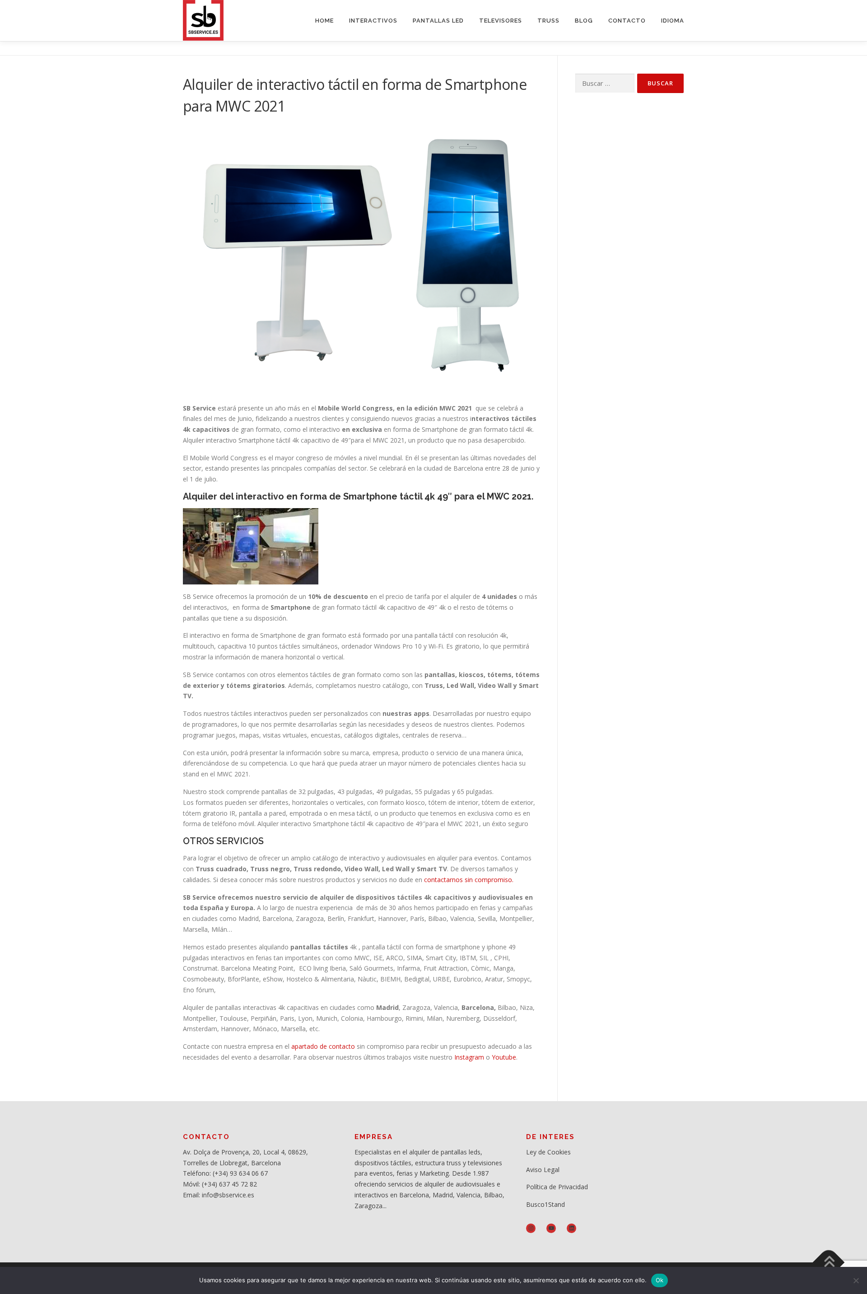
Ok (660, 1280)
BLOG (584, 20)
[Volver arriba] (829, 1263)
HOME (324, 20)
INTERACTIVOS (373, 20)
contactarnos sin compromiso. (467, 879)
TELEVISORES (500, 20)
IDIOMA (672, 20)
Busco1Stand (545, 1204)
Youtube (504, 1057)
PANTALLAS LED (438, 20)
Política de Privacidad (557, 1186)
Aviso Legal (542, 1169)
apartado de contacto (323, 1046)
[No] (855, 1280)
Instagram (469, 1057)
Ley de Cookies (548, 1152)
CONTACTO (627, 20)
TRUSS (548, 20)
